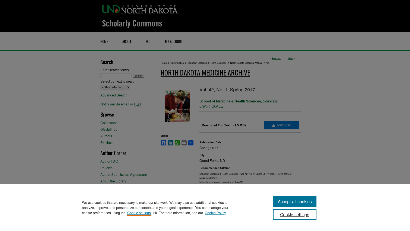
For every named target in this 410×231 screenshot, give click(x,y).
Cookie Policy (215, 212)
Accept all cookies (295, 201)
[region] (205, 207)
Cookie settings (139, 212)
